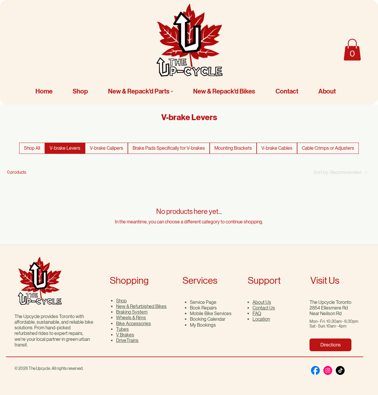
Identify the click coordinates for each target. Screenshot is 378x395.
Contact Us (263, 308)
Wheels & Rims (131, 317)
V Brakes (125, 335)
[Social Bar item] (315, 370)
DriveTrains (127, 340)
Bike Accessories (133, 323)
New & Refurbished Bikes (141, 306)
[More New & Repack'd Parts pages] (172, 91)
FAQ (256, 313)
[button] (352, 50)
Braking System (132, 312)
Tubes (122, 329)
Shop (121, 301)
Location (261, 319)
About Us (261, 302)
